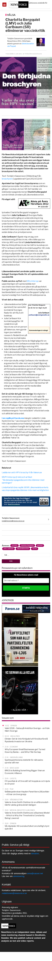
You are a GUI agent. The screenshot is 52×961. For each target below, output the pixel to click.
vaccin (34, 548)
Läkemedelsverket (23, 548)
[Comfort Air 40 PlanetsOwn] (20, 640)
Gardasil (40, 545)
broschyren (7, 179)
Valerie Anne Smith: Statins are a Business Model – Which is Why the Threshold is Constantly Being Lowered (27, 815)
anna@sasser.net (35, 873)
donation (35, 853)
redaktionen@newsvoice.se (13, 521)
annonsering (18, 876)
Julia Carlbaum (8, 548)
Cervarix (14, 545)
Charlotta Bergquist (27, 545)
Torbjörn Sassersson (10, 518)
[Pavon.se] (26, 609)
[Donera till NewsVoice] (26, 501)
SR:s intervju (32, 281)
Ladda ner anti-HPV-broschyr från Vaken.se (22, 472)
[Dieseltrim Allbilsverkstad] (20, 690)
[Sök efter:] (26, 555)
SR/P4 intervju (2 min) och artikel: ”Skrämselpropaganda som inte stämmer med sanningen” (23, 480)
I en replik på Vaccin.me (13, 418)
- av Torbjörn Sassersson (32, 54)
